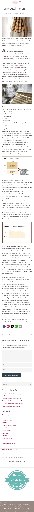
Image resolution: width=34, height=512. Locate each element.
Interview (5, 433)
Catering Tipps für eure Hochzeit (11, 398)
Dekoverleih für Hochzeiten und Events (13, 401)
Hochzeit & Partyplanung (9, 425)
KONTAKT (28, 509)
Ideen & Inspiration (7, 428)
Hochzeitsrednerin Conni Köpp (11, 406)
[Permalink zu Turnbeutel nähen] (17, 36)
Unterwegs (5, 441)
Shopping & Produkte (8, 438)
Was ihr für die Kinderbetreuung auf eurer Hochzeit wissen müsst (14, 395)
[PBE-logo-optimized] (15, 2)
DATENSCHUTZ (7, 509)
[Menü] (20, 2)
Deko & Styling (6, 415)
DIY (23, 13)
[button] (4, 326)
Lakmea (16, 13)
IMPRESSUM (16, 509)
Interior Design (6, 430)
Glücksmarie (17, 68)
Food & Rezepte (7, 420)
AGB (23, 509)
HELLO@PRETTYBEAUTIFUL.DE (14, 457)
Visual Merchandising (8, 443)
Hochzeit (4, 423)
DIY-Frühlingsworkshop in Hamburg (12, 403)
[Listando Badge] (17, 480)
